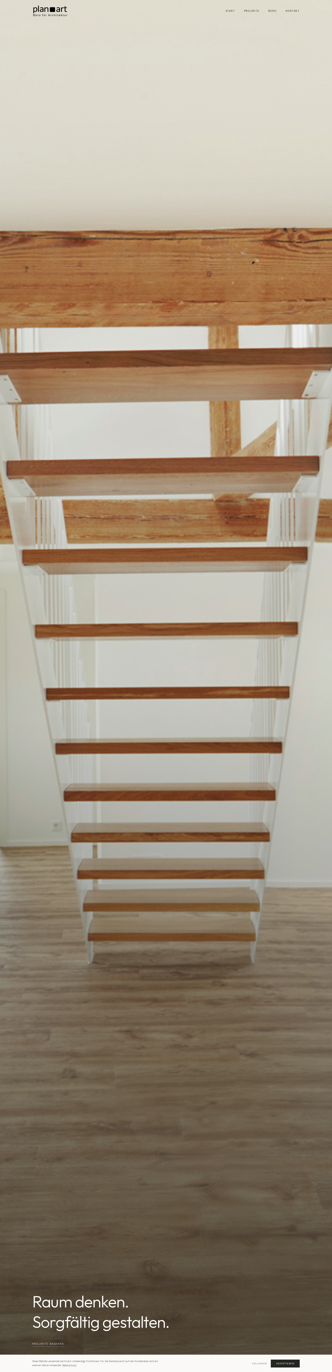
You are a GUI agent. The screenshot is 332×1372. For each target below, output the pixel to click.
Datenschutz (69, 1365)
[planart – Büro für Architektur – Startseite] (50, 11)
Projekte (251, 10)
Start (230, 10)
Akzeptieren (285, 1363)
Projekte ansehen (48, 1343)
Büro (272, 10)
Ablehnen (259, 1363)
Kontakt (293, 10)
